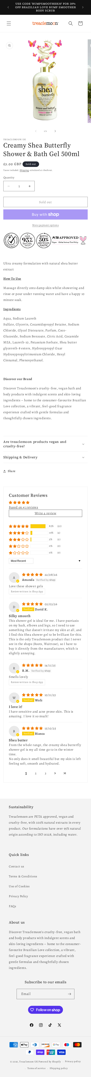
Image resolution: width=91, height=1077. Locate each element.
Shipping (24, 170)
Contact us (16, 866)
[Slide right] (55, 131)
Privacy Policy (18, 896)
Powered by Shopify (49, 1061)
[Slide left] (36, 131)
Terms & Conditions (23, 876)
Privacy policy (73, 1061)
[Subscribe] (69, 994)
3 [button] (45, 773)
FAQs (12, 906)
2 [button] (36, 773)
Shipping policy (59, 1068)
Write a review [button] (45, 513)
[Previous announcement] (8, 7)
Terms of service (36, 1068)
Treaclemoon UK (28, 1061)
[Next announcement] (83, 7)
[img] (33, 574)
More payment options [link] (45, 225)
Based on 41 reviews (23, 507)
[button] (9, 23)
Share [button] (11, 471)
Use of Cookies (19, 886)
